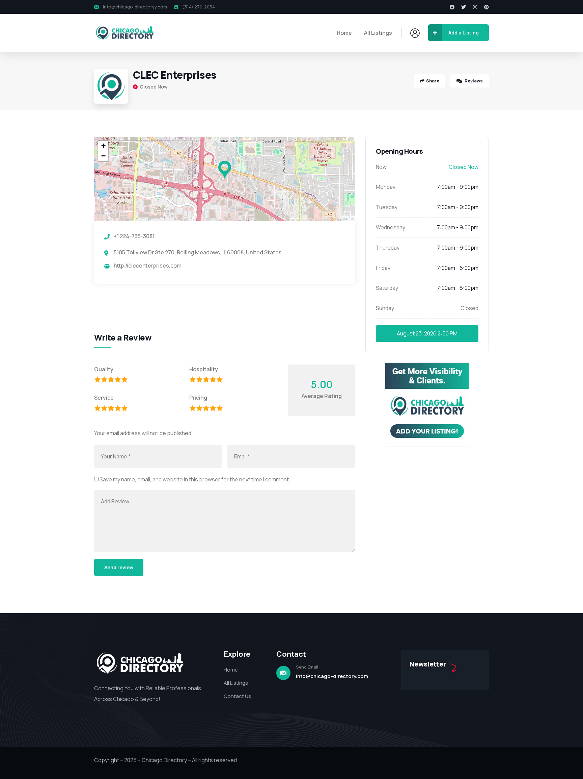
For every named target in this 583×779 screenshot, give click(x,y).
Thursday (387, 247)
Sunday (385, 308)
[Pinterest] (486, 7)
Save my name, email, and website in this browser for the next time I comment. (195, 479)
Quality (103, 369)
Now (381, 167)
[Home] (124, 33)
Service (104, 397)
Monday (385, 187)
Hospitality (203, 369)
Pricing (198, 397)
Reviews (473, 81)
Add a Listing (463, 32)
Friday (383, 268)
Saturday (387, 288)
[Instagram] (475, 7)
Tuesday (386, 207)
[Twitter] (463, 7)
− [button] (103, 156)
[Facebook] (452, 7)
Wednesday (390, 227)
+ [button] (103, 146)
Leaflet (348, 218)
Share (432, 81)
